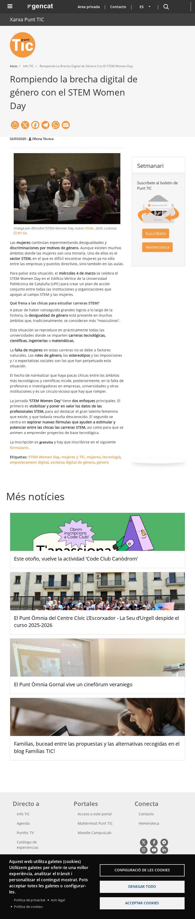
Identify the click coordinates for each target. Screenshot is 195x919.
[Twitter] (143, 842)
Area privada (89, 6)
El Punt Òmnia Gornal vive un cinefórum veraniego (73, 684)
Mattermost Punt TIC (95, 823)
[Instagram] (143, 850)
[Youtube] (153, 850)
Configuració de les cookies (142, 870)
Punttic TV (25, 832)
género (103, 462)
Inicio (13, 66)
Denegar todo (142, 886)
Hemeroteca (157, 247)
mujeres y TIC (73, 457)
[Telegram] (164, 842)
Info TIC (23, 814)
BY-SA (22, 233)
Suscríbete (155, 233)
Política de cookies (28, 906)
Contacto (118, 6)
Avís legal (58, 900)
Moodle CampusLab (94, 832)
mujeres (94, 457)
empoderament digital (29, 462)
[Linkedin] (164, 850)
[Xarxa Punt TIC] (24, 45)
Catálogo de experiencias (27, 845)
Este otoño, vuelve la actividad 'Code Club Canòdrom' (76, 558)
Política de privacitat (29, 900)
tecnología (111, 457)
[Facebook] (153, 842)
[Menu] (9, 6)
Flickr (89, 228)
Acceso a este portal (95, 814)
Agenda (23, 823)
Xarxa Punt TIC (27, 19)
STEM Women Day (44, 457)
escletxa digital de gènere (73, 462)
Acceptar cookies (142, 902)
